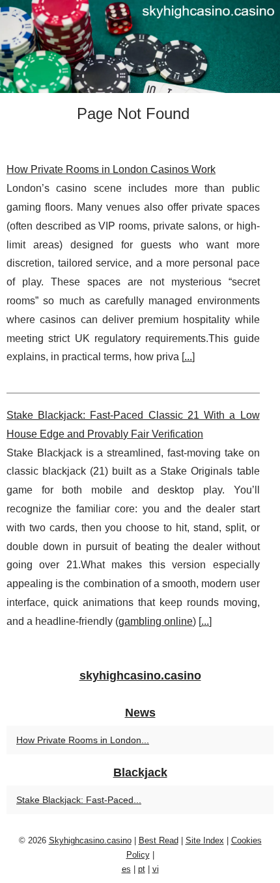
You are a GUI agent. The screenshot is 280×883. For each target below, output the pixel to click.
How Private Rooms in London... (82, 740)
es (126, 869)
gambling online (156, 621)
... (188, 356)
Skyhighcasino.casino (90, 840)
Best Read (158, 840)
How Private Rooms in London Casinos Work (111, 169)
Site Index (205, 840)
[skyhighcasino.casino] (140, 46)
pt (141, 869)
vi (155, 869)
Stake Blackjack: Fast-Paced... (78, 800)
